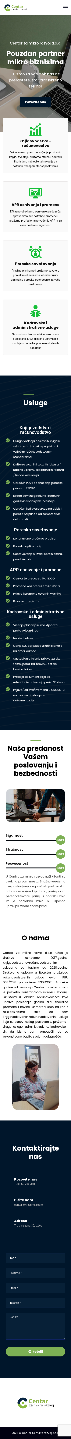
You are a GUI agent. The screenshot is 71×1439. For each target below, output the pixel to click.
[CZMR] (15, 7)
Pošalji (38, 1352)
